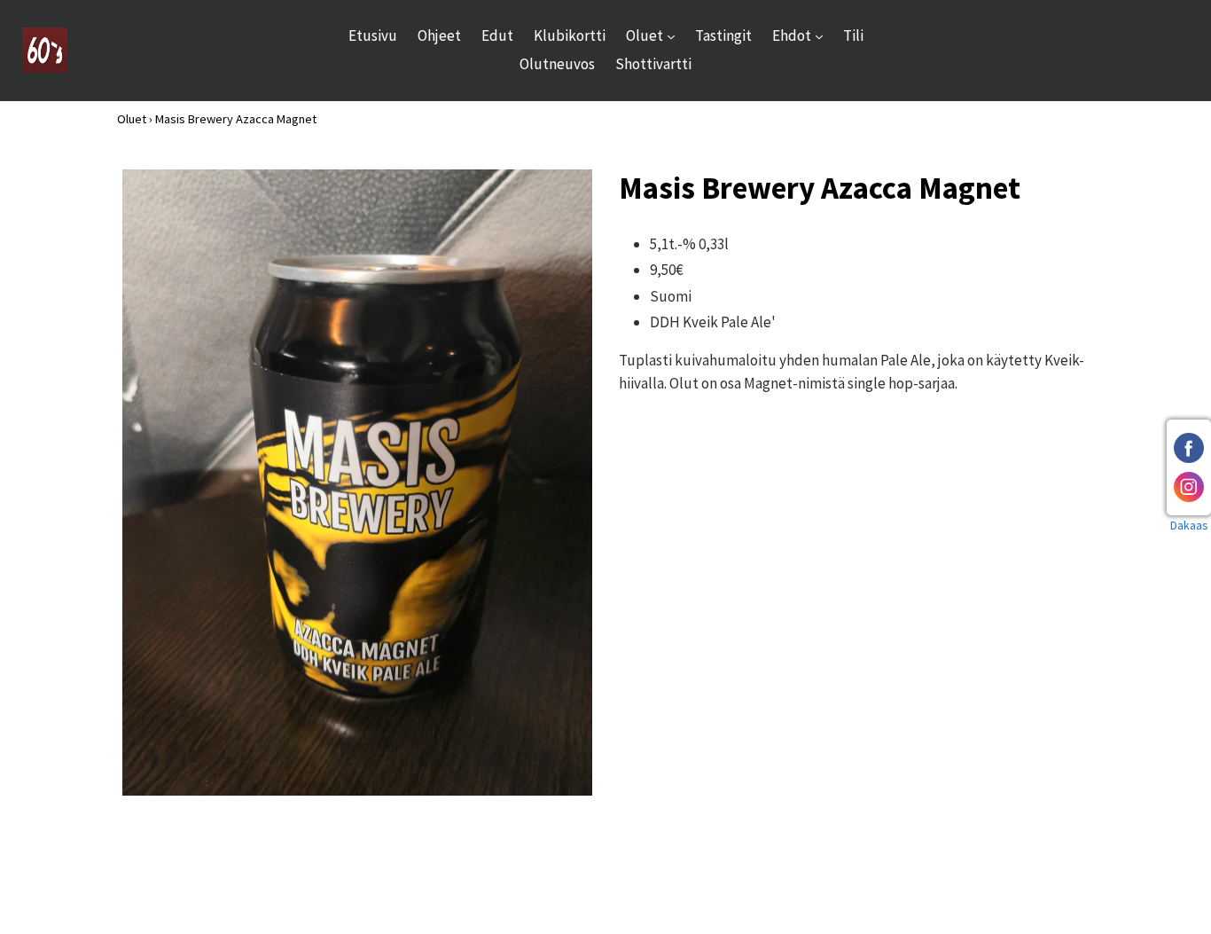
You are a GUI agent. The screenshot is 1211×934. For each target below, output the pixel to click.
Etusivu (372, 35)
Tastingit (723, 35)
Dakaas (1189, 525)
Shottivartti (653, 64)
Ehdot (802, 35)
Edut (497, 35)
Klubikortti (570, 35)
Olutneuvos (557, 64)
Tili (853, 35)
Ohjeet (439, 35)
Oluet (655, 35)
